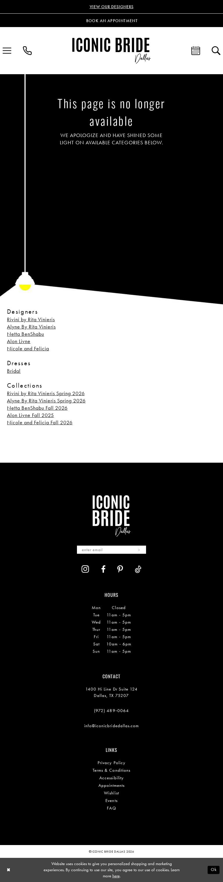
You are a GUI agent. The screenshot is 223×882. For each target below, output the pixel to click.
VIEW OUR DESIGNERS (112, 6)
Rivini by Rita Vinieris (31, 319)
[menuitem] (27, 51)
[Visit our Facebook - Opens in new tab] (103, 569)
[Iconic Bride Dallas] (111, 50)
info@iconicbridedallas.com (111, 726)
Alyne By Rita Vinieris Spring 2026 (46, 400)
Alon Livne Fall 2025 (30, 415)
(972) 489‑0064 (111, 711)
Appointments (111, 785)
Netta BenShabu (25, 334)
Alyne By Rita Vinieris (31, 326)
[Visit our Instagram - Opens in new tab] (85, 569)
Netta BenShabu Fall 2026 (37, 407)
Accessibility (111, 778)
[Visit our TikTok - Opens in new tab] (138, 569)
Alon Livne (18, 341)
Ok (214, 870)
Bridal (14, 371)
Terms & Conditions (111, 770)
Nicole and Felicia (28, 348)
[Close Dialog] (8, 870)
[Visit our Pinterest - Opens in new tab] (120, 569)
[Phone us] (27, 51)
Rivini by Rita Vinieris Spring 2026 (46, 393)
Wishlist (111, 793)
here (116, 876)
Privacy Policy (111, 763)
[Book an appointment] (196, 51)
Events (111, 800)
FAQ (111, 808)
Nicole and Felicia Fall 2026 (40, 422)
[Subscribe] (139, 549)
